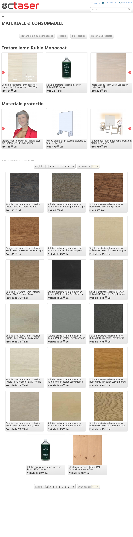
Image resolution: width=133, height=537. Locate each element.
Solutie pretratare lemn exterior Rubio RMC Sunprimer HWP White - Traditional (21, 87)
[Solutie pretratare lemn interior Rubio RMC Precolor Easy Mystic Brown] (108, 318)
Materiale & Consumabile (22, 160)
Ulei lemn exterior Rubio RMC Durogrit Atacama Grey (84, 468)
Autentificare (110, 2)
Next (129, 72)
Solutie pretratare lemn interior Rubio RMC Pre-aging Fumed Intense (23, 206)
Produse (5, 160)
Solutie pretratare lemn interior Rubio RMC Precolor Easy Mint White (23, 338)
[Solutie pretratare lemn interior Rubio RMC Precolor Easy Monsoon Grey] (66, 318)
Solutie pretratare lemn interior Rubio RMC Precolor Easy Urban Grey (23, 425)
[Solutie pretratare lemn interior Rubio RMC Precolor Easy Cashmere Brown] (24, 275)
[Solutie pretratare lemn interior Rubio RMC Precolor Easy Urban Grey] (24, 406)
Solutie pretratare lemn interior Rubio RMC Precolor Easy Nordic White (23, 381)
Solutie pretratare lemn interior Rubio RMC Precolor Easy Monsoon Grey (66, 338)
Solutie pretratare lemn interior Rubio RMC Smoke (63, 86)
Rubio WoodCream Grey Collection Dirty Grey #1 (109, 86)
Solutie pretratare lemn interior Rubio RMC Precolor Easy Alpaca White (65, 250)
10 (72, 166)
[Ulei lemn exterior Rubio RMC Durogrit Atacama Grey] (87, 450)
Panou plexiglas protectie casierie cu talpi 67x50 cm (66, 141)
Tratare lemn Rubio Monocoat (34, 48)
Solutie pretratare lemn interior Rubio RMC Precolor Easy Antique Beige (107, 250)
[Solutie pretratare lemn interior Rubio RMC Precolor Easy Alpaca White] (66, 231)
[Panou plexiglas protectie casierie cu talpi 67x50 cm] (66, 123)
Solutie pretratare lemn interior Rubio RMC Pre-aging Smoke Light (24, 249)
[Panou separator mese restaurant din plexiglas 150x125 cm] (111, 123)
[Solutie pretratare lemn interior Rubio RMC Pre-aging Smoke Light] (24, 231)
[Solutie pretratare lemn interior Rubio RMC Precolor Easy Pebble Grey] (66, 362)
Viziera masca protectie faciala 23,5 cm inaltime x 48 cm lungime (21, 141)
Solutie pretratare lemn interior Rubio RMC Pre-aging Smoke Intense (106, 206)
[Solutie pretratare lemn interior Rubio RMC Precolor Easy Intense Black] (66, 275)
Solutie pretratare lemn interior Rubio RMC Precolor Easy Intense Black (66, 294)
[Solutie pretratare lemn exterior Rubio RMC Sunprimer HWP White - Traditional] (22, 67)
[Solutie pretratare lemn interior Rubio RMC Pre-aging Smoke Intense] (108, 187)
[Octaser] (20, 5)
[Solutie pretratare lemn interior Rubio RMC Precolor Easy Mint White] (24, 318)
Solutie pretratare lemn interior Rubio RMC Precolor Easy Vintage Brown (107, 425)
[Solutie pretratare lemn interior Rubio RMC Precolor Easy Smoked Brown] (108, 362)
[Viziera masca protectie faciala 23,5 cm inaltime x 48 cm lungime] (22, 123)
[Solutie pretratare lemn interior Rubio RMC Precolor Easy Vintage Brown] (108, 406)
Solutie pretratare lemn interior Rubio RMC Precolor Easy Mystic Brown (106, 338)
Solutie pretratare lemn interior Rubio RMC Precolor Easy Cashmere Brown (23, 294)
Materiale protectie (23, 104)
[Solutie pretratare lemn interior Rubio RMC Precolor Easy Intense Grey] (108, 275)
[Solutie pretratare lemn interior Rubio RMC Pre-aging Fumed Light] (66, 187)
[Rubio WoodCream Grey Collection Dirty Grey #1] (111, 67)
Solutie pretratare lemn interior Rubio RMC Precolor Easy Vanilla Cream (65, 425)
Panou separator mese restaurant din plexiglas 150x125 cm (111, 141)
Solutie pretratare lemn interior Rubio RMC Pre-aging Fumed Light (66, 205)
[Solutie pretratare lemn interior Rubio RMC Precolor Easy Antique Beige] (108, 231)
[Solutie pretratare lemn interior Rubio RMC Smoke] (66, 67)
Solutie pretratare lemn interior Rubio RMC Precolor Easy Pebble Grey (65, 381)
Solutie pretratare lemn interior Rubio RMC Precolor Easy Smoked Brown (107, 381)
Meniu (97, 3)
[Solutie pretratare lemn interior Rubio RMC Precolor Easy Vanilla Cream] (66, 406)
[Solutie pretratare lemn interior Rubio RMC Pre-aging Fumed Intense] (24, 187)
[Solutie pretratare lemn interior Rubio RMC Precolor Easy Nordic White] (24, 362)
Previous (3, 72)
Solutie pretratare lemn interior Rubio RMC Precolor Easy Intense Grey (107, 294)
